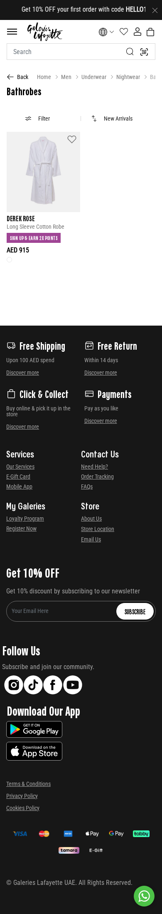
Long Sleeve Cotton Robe (35, 226)
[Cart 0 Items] (150, 32)
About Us (91, 518)
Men (66, 77)
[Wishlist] (72, 139)
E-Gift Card (18, 476)
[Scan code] (144, 51)
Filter (44, 118)
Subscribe (135, 611)
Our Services (20, 466)
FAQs (87, 486)
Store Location (97, 529)
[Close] (155, 10)
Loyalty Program (25, 518)
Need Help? (94, 466)
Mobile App (19, 486)
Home (44, 77)
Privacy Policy (22, 796)
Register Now (21, 528)
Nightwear (128, 77)
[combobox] (81, 51)
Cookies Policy (22, 808)
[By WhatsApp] (144, 896)
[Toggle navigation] (12, 31)
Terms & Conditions (28, 784)
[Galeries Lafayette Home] (45, 31)
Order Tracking (97, 476)
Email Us (91, 539)
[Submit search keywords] (130, 51)
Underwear (93, 77)
